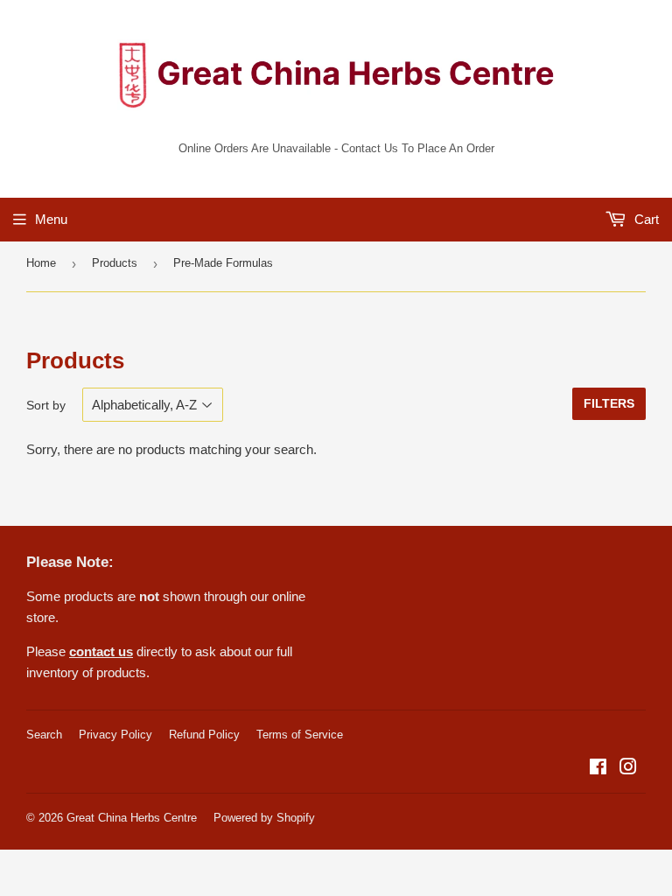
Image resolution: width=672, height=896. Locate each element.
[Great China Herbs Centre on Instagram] (628, 768)
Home (41, 263)
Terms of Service (299, 734)
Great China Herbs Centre (131, 817)
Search (44, 734)
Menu (51, 219)
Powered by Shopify (264, 817)
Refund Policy (204, 734)
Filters (609, 403)
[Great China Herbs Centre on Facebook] (598, 768)
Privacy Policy (115, 734)
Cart (645, 219)
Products (114, 263)
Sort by (46, 405)
